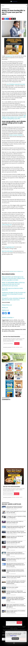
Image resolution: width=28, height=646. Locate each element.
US (10, 326)
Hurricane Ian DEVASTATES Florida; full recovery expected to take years (14, 542)
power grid (4, 326)
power (23, 324)
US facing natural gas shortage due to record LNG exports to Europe (15, 559)
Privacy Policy (13, 635)
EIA (7, 321)
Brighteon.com (5, 310)
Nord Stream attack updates (12, 587)
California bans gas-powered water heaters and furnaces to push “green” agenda (16, 577)
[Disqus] (14, 417)
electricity (10, 321)
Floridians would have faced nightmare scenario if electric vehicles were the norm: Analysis (15, 553)
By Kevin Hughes (14, 561)
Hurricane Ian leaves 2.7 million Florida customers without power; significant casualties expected (16, 592)
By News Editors (14, 588)
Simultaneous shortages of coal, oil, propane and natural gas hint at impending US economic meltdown (13, 294)
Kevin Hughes (10, 16)
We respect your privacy (18, 629)
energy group (9, 56)
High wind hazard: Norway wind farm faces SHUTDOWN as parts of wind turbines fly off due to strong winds (15, 565)
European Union (6, 323)
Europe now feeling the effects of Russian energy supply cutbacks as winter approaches (16, 532)
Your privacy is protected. (7, 347)
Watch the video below (7, 251)
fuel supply (12, 323)
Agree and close (15, 638)
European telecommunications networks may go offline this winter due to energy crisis (15, 527)
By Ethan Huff (13, 573)
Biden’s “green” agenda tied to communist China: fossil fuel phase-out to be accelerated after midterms (16, 606)
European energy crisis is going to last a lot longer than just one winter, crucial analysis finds (15, 547)
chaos (19, 320)
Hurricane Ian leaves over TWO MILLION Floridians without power (14, 537)
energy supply (17, 321)
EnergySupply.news (9, 247)
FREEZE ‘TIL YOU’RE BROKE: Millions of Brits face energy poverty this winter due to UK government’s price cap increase (13, 284)
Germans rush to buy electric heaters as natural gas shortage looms (14, 522)
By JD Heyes (13, 550)
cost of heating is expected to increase (15, 84)
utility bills (14, 326)
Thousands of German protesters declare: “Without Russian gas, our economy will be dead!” (15, 571)
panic (20, 324)
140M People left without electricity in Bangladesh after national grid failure (14, 507)
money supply (5, 324)
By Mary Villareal (14, 578)
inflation (24, 323)
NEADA (16, 324)
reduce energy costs (7, 224)
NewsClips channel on (16, 271)
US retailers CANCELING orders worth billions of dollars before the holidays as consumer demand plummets (15, 582)
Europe (22, 321)
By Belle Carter (13, 567)
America (11, 320)
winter (18, 326)
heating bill (18, 323)
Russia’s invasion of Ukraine (16, 135)
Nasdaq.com (5, 307)
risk (8, 326)
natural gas (11, 324)
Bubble (15, 320)
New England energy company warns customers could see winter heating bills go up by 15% (14, 117)
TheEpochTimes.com (7, 305)
